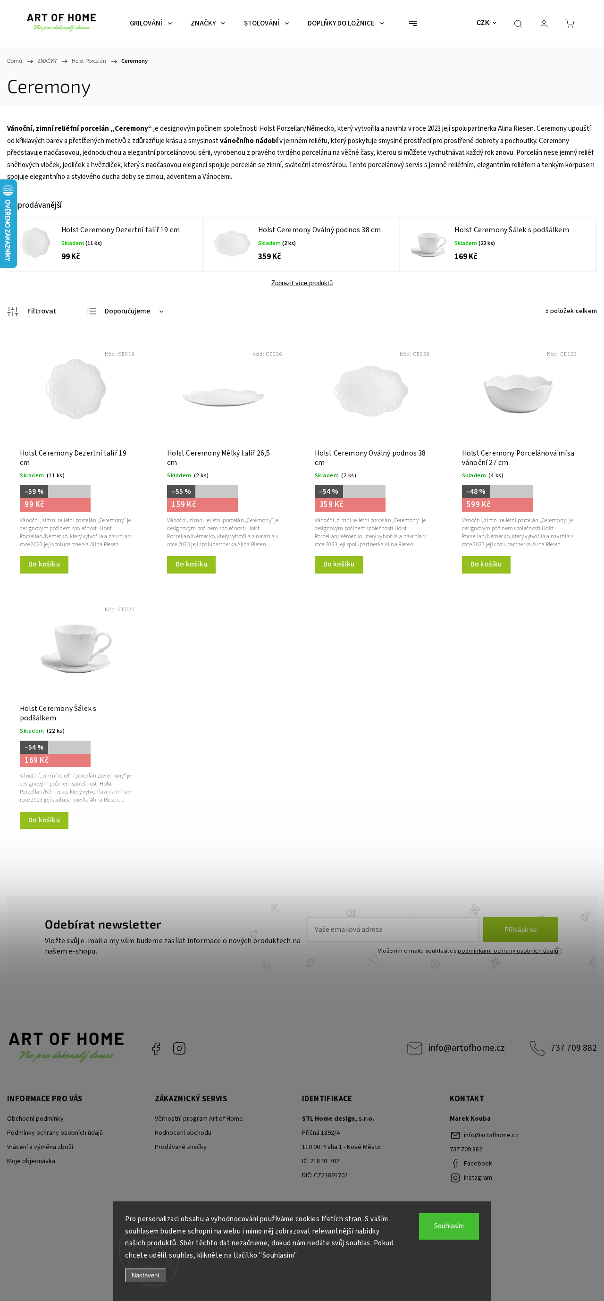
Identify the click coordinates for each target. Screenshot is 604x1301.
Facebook (156, 1048)
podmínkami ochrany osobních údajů (508, 950)
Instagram (179, 1048)
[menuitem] (151, 23)
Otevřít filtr (32, 311)
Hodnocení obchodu (183, 1133)
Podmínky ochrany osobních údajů (55, 1133)
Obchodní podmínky (35, 1119)
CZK (483, 22)
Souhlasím (449, 1226)
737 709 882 (574, 1048)
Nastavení (145, 1275)
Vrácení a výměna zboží (40, 1147)
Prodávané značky (181, 1147)
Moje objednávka (31, 1161)
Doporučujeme (127, 311)
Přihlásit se (520, 929)
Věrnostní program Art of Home (199, 1119)
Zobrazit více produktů (302, 283)
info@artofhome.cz (466, 1048)
